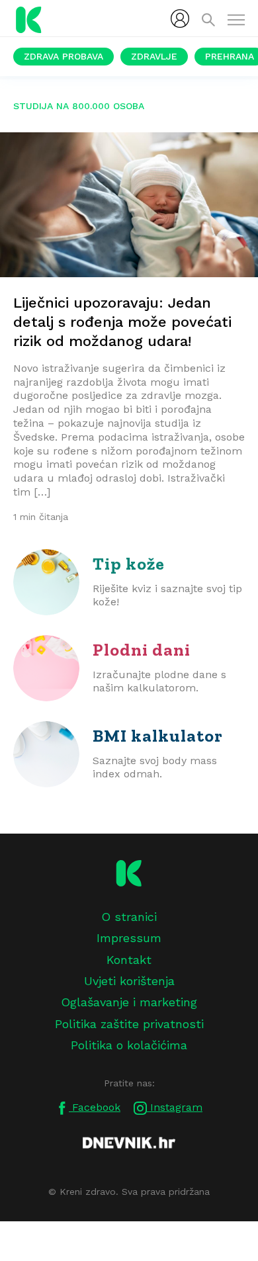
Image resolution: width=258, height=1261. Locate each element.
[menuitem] (180, 18)
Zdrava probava (63, 56)
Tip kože (129, 563)
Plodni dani (142, 649)
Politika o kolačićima (129, 1045)
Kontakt (129, 960)
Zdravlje (154, 56)
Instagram (174, 1107)
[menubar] (180, 18)
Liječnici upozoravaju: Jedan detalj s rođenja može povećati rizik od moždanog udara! (122, 321)
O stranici (129, 917)
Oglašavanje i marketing (129, 1002)
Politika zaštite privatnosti (129, 1024)
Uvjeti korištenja (129, 981)
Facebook (94, 1107)
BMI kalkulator (158, 735)
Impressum (129, 938)
